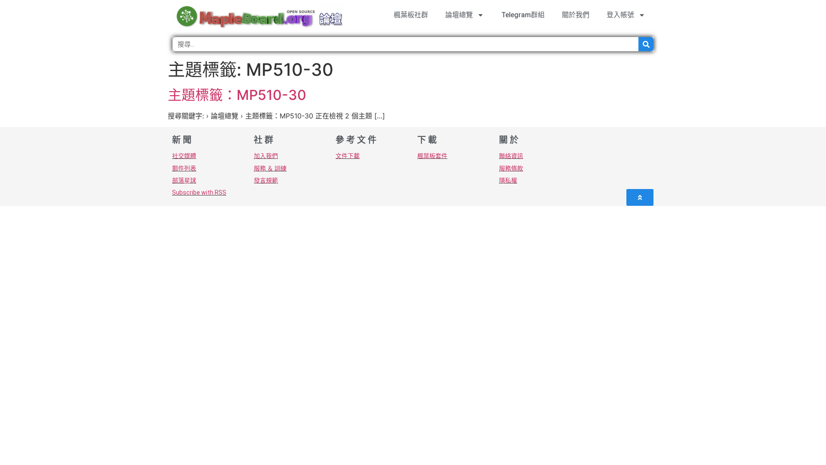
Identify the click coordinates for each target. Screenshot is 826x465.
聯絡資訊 (511, 155)
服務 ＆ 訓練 (270, 168)
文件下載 (348, 155)
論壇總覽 (459, 15)
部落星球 (184, 180)
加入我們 (266, 155)
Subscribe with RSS (199, 192)
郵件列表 (184, 168)
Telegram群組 (523, 15)
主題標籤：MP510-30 (237, 95)
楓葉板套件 (432, 155)
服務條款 (511, 168)
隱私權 (508, 180)
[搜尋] (645, 44)
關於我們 (575, 15)
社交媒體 (184, 155)
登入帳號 (620, 15)
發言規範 (266, 180)
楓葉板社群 (411, 15)
